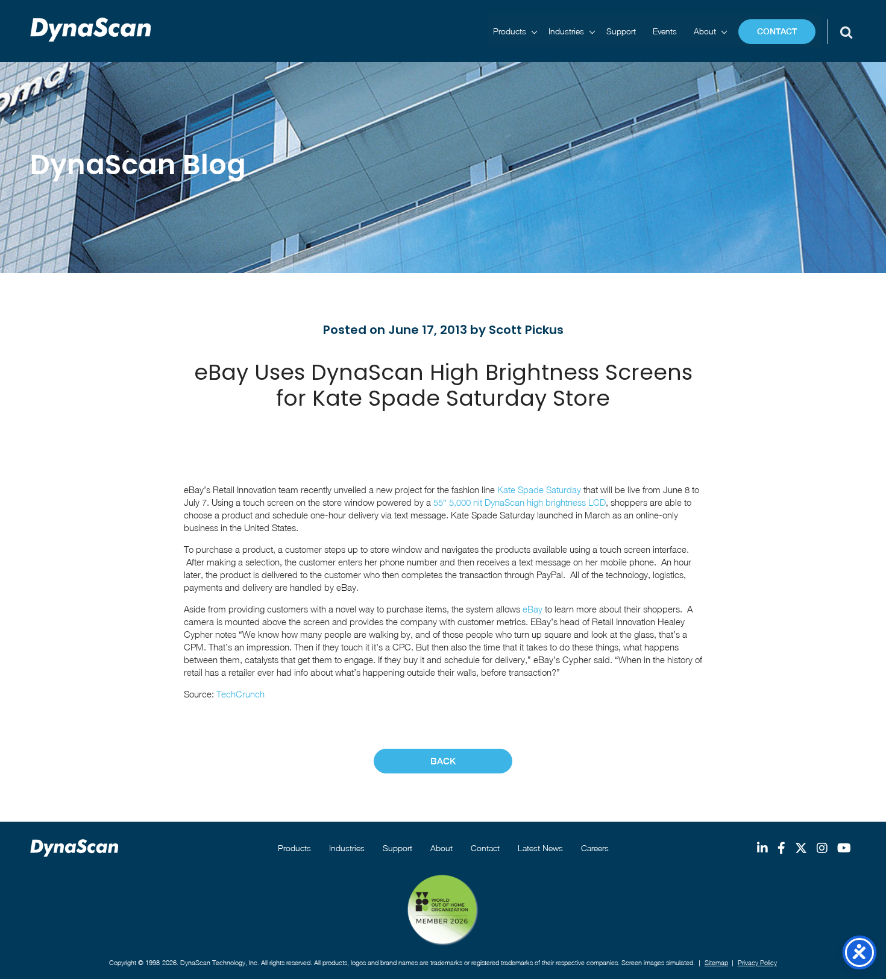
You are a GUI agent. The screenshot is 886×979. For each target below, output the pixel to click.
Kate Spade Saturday (539, 489)
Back (443, 761)
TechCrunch (240, 693)
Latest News (540, 848)
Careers (595, 848)
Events (665, 31)
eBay (534, 608)
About (705, 31)
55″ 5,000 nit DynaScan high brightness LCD (519, 502)
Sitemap (716, 962)
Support (621, 31)
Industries (566, 31)
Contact (777, 31)
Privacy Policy (757, 962)
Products (509, 31)
